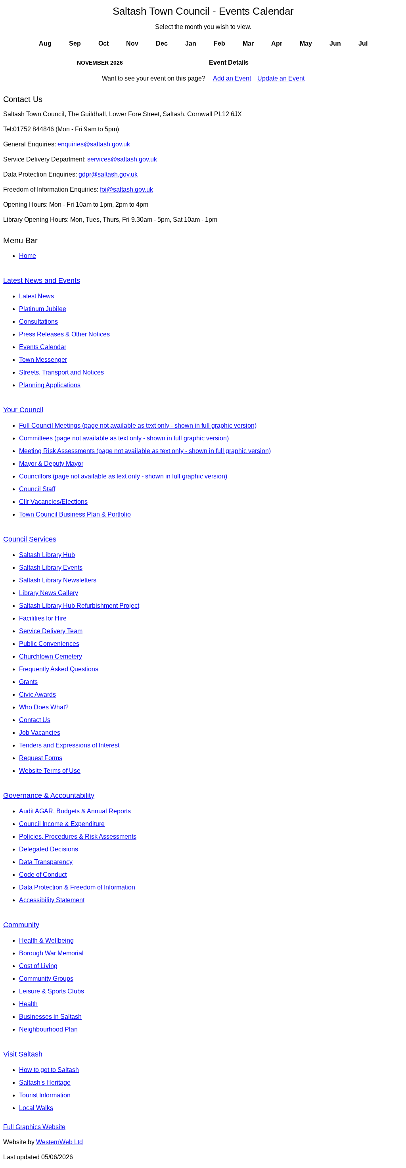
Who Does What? (44, 707)
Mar (248, 43)
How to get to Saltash (49, 1069)
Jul (363, 43)
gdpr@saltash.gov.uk (108, 174)
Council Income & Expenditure (62, 823)
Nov (132, 43)
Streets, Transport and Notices (61, 372)
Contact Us (34, 720)
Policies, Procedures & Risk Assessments (77, 836)
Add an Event (232, 78)
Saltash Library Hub (47, 554)
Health (28, 1004)
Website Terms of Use (49, 770)
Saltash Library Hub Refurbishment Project (79, 605)
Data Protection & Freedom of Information (77, 887)
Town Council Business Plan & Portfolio (75, 514)
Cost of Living (38, 965)
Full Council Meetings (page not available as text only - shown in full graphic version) (138, 425)
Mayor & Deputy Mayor (51, 463)
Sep (75, 43)
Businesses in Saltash (50, 1016)
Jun (335, 43)
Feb (219, 43)
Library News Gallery (48, 593)
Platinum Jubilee (42, 308)
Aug (45, 43)
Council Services (29, 539)
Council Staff (37, 489)
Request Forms (40, 758)
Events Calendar (42, 347)
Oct (103, 43)
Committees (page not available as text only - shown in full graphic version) (124, 438)
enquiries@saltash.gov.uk (93, 144)
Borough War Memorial (51, 953)
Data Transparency (46, 862)
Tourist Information (45, 1095)
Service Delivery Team (50, 631)
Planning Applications (49, 385)
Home (27, 255)
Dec (162, 43)
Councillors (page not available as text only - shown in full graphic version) (123, 476)
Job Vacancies (39, 732)
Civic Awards (37, 694)
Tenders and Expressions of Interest (69, 745)
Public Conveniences (49, 643)
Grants (28, 681)
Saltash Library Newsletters (57, 580)
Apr (276, 43)
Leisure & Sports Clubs (51, 991)
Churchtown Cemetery (50, 656)
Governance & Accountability (48, 795)
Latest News (36, 296)
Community (21, 925)
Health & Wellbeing (46, 940)
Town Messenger (43, 359)
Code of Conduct (43, 874)
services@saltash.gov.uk (122, 159)
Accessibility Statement (51, 900)
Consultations (38, 321)
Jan (190, 43)
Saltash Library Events (50, 567)
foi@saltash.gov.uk (126, 189)
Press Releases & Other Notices (64, 334)
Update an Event (280, 78)
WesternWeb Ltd (59, 1142)
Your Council (23, 410)
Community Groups (46, 978)
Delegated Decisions (48, 849)
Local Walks (36, 1108)
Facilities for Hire (43, 618)
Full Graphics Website (34, 1127)
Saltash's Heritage (45, 1082)
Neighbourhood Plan (48, 1029)
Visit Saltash (22, 1054)
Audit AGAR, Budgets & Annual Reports (75, 811)
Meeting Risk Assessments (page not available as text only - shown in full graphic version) (145, 451)
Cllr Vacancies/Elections (53, 501)
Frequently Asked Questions (58, 669)
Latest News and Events (41, 280)
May (306, 43)
